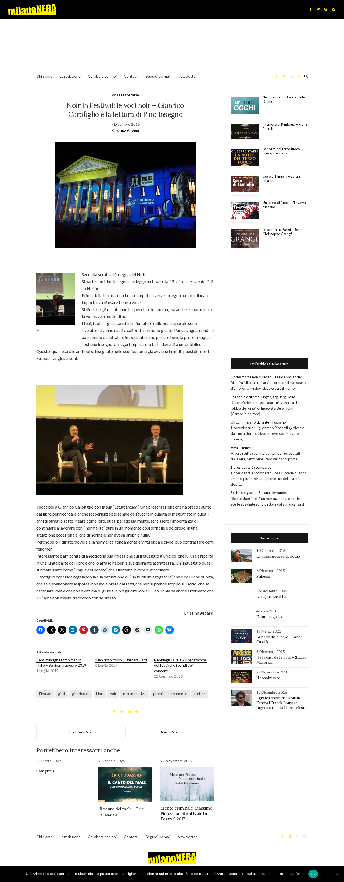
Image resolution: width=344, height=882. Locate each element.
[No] (337, 874)
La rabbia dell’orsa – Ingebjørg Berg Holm (263, 397)
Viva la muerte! (243, 448)
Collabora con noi (102, 76)
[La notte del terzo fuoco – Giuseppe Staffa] (245, 157)
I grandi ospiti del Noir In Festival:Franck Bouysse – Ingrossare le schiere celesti (280, 703)
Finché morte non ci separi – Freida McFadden (267, 377)
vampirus (45, 771)
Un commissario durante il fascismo (258, 422)
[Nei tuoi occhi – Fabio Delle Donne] (245, 105)
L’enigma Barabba (271, 596)
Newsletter (187, 76)
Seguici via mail (158, 76)
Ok (313, 874)
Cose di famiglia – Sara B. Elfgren (282, 178)
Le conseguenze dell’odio (278, 556)
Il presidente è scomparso (251, 467)
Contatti (131, 76)
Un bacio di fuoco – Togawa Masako (284, 204)
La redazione (70, 76)
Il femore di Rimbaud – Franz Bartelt (285, 126)
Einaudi (45, 693)
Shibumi (263, 576)
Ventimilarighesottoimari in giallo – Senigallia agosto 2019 (61, 663)
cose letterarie (125, 95)
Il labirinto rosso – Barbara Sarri (121, 660)
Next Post (170, 732)
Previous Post (80, 732)
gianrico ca (80, 693)
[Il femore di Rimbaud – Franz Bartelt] (245, 131)
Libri (99, 693)
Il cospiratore (268, 677)
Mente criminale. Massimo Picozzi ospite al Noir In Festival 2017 (186, 813)
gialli (61, 693)
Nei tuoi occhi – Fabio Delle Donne (284, 99)
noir (113, 693)
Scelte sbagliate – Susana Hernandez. (259, 493)
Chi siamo (44, 76)
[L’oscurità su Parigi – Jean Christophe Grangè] (245, 238)
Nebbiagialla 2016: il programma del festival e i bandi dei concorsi (180, 665)
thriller (199, 693)
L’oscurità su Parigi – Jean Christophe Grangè (282, 231)
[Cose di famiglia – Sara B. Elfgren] (245, 184)
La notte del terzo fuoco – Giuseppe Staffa (283, 151)
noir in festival (134, 693)
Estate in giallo (269, 616)
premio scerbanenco (170, 693)
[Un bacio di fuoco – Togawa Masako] (245, 211)
